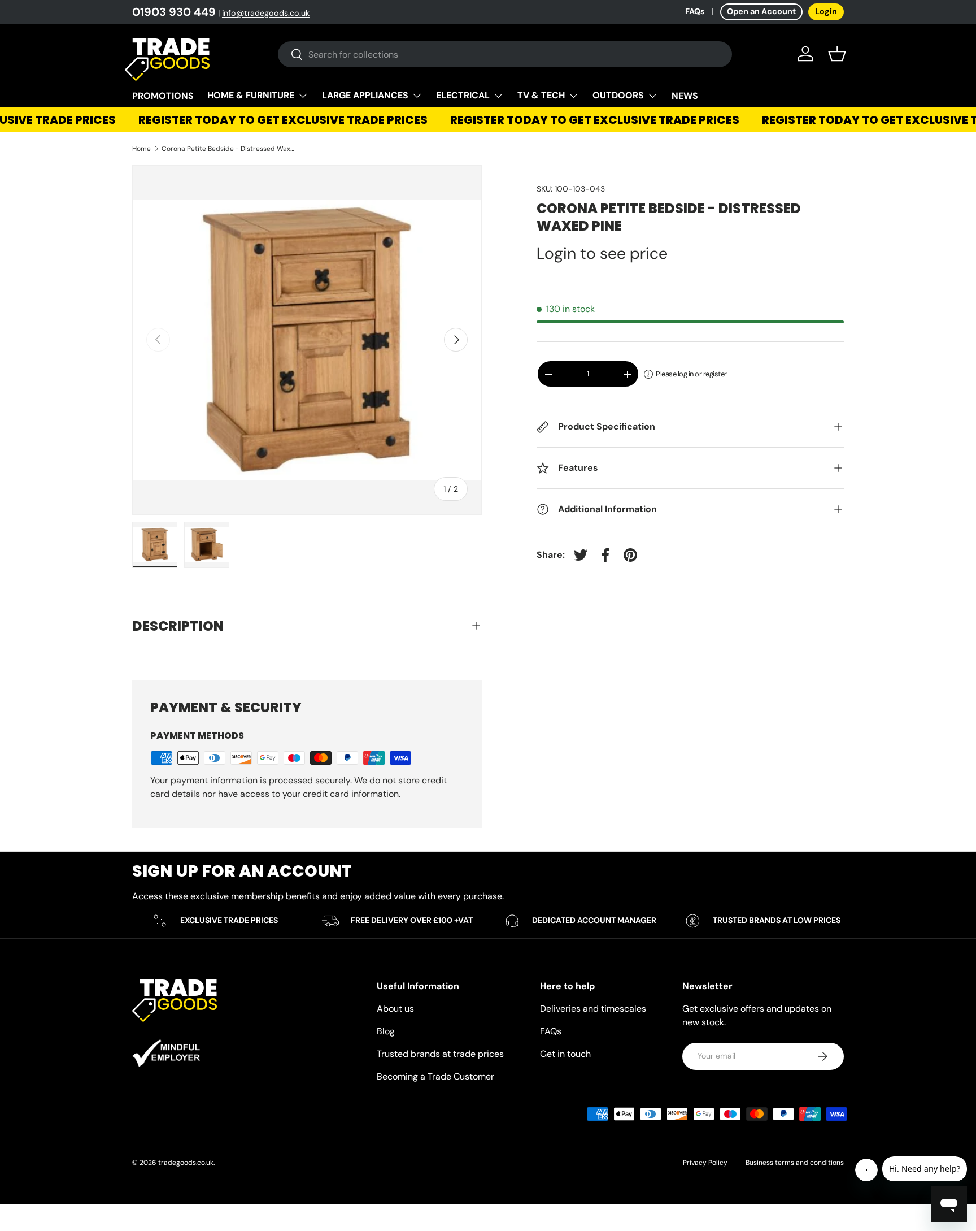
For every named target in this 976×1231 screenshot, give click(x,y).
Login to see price (602, 253)
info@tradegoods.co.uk (266, 13)
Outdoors (618, 95)
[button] (837, 53)
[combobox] (505, 54)
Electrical (463, 95)
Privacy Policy (705, 1162)
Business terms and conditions (795, 1162)
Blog (386, 1031)
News (685, 96)
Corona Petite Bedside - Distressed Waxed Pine (229, 148)
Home (141, 148)
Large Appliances (365, 95)
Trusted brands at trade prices (440, 1054)
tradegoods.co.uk (185, 1162)
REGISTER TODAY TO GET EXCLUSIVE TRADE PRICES (273, 120)
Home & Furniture (250, 95)
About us (395, 1009)
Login (826, 11)
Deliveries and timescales (593, 1009)
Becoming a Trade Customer (435, 1076)
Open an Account (761, 11)
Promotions (163, 96)
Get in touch (565, 1054)
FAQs (695, 11)
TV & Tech (541, 95)
